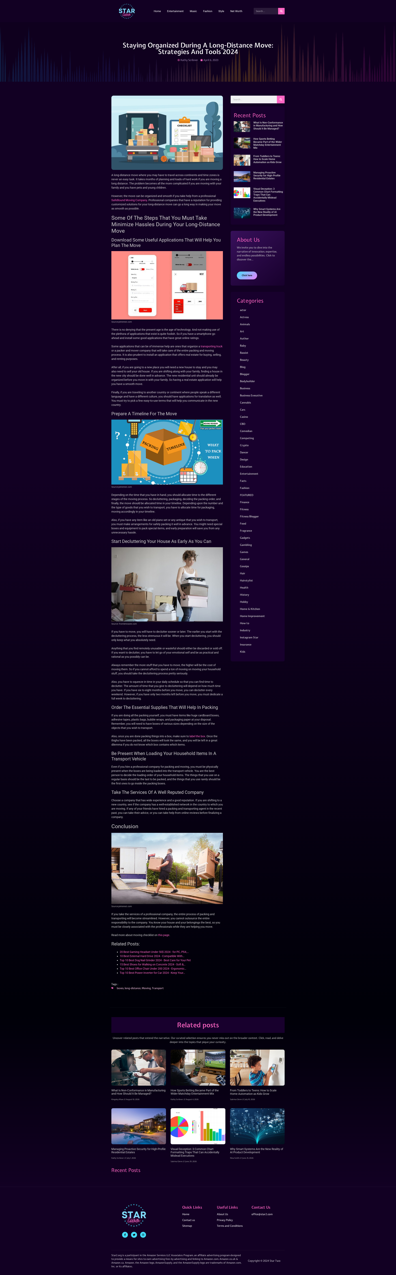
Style (221, 11)
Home (157, 11)
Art (242, 331)
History (244, 594)
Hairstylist (246, 580)
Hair (242, 573)
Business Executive (251, 395)
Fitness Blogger (249, 516)
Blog (242, 367)
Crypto (244, 445)
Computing (247, 438)
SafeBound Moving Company (129, 200)
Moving (146, 988)
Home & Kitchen (250, 609)
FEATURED (246, 495)
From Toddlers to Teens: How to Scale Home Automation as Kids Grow (267, 159)
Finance (244, 502)
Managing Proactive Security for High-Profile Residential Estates (266, 175)
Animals (245, 324)
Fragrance (246, 530)
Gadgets (245, 537)
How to (244, 623)
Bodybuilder (247, 381)
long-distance (133, 988)
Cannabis (245, 402)
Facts (243, 481)
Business (245, 388)
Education (246, 466)
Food (243, 523)
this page (163, 935)
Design (244, 459)
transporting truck (211, 346)
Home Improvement (252, 616)
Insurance (245, 644)
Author (244, 338)
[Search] (281, 11)
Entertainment (175, 11)
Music (193, 11)
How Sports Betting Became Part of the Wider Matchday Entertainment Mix (267, 143)
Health (244, 587)
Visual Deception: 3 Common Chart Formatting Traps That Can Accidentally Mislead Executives (268, 194)
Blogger (245, 374)
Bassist (244, 352)
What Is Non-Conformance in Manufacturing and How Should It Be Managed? (268, 125)
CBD (242, 424)
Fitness (244, 509)
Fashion (207, 11)
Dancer (244, 452)
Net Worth (236, 11)
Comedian (246, 431)
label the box (197, 736)
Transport (158, 988)
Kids (242, 651)
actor (243, 310)
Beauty (244, 360)
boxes (120, 988)
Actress (244, 317)
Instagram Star (249, 637)
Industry (245, 630)
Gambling (246, 545)
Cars (242, 409)
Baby (243, 345)
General (244, 559)
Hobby (244, 602)
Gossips (244, 566)
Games (244, 552)
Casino (244, 417)
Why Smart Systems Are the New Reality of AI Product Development (266, 212)
